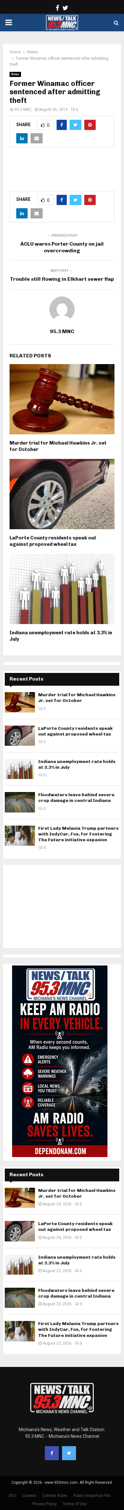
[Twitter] (69, 1453)
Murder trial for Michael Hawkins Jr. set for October (76, 697)
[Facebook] (52, 1453)
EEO (12, 1495)
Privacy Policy (44, 1504)
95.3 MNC (23, 109)
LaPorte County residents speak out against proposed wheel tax (53, 541)
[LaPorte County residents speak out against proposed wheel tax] (20, 736)
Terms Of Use (75, 1504)
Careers (29, 1495)
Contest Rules (54, 1495)
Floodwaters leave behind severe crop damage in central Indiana (76, 797)
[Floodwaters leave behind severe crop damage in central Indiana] (20, 802)
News (15, 74)
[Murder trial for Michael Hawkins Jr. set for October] (20, 702)
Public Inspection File (91, 1495)
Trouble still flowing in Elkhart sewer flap (62, 279)
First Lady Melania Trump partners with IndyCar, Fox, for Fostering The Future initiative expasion (78, 834)
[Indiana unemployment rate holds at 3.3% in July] (20, 769)
